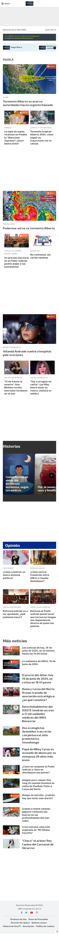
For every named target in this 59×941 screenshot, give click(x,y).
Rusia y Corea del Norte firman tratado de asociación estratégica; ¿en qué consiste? (38, 694)
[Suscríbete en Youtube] (31, 912)
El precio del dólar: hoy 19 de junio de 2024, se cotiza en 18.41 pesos (37, 678)
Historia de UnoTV (12, 926)
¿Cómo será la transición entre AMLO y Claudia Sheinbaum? (39, 576)
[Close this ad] (57, 931)
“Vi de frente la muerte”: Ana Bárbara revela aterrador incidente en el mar (15, 387)
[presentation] (55, 48)
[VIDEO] (29, 92)
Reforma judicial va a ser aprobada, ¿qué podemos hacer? (15, 613)
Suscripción (28, 926)
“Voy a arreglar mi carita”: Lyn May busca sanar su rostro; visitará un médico (40, 387)
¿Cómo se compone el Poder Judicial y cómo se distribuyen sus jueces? (38, 769)
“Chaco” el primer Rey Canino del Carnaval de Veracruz (38, 844)
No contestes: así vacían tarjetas (40, 256)
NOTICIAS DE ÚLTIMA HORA (14, 30)
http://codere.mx (30, 38)
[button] (5, 3)
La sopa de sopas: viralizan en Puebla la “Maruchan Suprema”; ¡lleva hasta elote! (15, 137)
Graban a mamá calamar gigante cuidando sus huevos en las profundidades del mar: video (36, 814)
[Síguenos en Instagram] (36, 912)
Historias (11, 446)
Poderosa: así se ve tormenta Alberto (29, 228)
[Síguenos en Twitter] (26, 912)
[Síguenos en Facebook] (22, 912)
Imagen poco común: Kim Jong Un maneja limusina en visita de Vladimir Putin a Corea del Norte (38, 784)
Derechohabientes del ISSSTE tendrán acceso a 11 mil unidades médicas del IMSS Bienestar (38, 714)
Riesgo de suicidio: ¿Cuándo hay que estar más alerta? (38, 796)
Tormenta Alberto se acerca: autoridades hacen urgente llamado (28, 103)
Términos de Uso (18, 919)
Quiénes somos (39, 922)
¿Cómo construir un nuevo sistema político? (14, 574)
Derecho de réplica (20, 922)
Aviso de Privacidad (38, 919)
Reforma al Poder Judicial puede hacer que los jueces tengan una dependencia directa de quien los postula (43, 618)
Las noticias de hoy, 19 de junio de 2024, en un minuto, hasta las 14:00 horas (38, 650)
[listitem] (18, 474)
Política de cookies (45, 926)
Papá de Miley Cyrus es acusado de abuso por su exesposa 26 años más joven (39, 754)
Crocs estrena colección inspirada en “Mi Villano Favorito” (36, 829)
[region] (29, 16)
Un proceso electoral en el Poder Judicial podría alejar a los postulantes (16, 262)
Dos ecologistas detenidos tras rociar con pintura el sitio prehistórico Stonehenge (37, 735)
